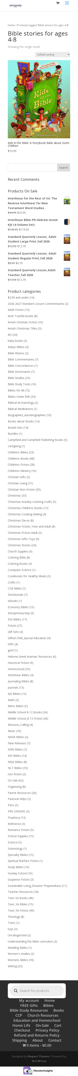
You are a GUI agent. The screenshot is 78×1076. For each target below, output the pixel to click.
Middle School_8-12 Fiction (25, 718)
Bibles (48, 1005)
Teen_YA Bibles (18, 904)
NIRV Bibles (15, 749)
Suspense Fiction (19, 879)
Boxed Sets (15, 427)
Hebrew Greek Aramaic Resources (30, 656)
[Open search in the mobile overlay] (37, 990)
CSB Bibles (15, 588)
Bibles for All (16, 390)
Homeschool (16, 669)
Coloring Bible (17, 557)
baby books (15, 341)
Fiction (12, 625)
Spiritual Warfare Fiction (23, 861)
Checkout (22, 1030)
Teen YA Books (18, 898)
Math (11, 700)
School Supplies (18, 836)
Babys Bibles (16, 347)
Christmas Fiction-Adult (23, 533)
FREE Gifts (29, 1005)
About (37, 1040)
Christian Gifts (17, 477)
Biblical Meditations (20, 409)
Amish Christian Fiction (22, 322)
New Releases (17, 743)
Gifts (11, 644)
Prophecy (14, 817)
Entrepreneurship (19, 613)
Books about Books (21, 421)
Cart (57, 1025)
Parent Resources (19, 793)
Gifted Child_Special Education (27, 638)
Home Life (21, 1025)
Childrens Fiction (18, 464)
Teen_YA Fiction (18, 910)
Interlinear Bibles (18, 675)
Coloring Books (18, 564)
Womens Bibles (18, 960)
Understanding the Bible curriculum (30, 941)
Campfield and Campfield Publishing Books (35, 440)
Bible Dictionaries (19, 372)
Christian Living (17, 483)
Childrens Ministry (19, 471)
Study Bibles (16, 867)
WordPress (39, 1061)
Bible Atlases (16, 353)
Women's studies (19, 954)
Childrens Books (18, 458)
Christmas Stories (19, 545)
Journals (13, 687)
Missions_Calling (18, 725)
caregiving (14, 446)
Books (58, 1010)
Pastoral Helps (17, 799)
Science (13, 842)
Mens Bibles (16, 706)
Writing (12, 966)
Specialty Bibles (18, 855)
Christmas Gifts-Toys (21, 539)
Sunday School (17, 873)
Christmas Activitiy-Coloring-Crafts (30, 502)
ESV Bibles (14, 619)
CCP (18, 1015)
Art (10, 335)
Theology (14, 917)
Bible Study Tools (19, 384)
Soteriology (15, 848)
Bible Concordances (21, 366)
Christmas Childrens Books (25, 508)
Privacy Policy (47, 1030)
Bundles (13, 433)
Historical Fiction (18, 663)
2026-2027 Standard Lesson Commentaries (36, 304)
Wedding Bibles (18, 948)
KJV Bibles (14, 694)
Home (11, 25)
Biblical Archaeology (21, 403)
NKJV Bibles (15, 762)
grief (11, 650)
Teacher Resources (20, 892)
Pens (11, 805)
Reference (14, 824)
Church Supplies (18, 551)
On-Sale (42, 1025)
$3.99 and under (18, 297)
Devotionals (15, 595)
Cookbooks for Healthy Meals (27, 576)
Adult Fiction (16, 310)
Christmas (14, 495)
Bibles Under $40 (19, 396)
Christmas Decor (19, 520)
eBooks (13, 601)
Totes (11, 923)
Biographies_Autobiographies (27, 415)
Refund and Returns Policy (37, 1035)
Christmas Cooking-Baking (25, 514)
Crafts (12, 582)
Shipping (19, 1040)
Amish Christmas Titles (22, 328)
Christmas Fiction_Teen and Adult (29, 526)
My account (29, 1000)
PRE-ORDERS (16, 811)
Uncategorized (17, 935)
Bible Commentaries (21, 359)
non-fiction (15, 774)
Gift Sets (13, 632)
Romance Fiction (19, 830)
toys (10, 929)
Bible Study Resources (29, 1010)
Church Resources (42, 1015)
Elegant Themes (38, 1056)
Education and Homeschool (36, 1020)
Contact (54, 1040)
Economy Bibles (18, 607)
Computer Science (19, 570)
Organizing (15, 787)
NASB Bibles (16, 737)
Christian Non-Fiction (21, 489)
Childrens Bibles (18, 452)
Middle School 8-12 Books (25, 712)
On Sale (13, 780)
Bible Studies (16, 378)
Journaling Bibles (18, 681)
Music (11, 731)
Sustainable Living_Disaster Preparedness (34, 886)
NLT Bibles (15, 768)
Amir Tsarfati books (20, 316)
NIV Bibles (14, 756)
